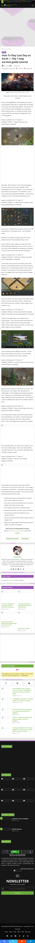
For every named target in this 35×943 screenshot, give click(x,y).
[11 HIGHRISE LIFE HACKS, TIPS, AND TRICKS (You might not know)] (6, 702)
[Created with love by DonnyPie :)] (11, 5)
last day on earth (12, 538)
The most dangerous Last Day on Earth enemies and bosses (7, 605)
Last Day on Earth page (16, 531)
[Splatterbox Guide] (26, 619)
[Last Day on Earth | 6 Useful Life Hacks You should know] (26, 596)
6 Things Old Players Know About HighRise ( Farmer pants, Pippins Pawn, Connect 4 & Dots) (22, 729)
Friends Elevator (17, 829)
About (10, 931)
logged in (10, 580)
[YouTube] (19, 569)
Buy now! (27, 931)
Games (9, 49)
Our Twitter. (6, 841)
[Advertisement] (17, 26)
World (19, 931)
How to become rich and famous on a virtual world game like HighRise (22, 711)
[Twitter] (16, 569)
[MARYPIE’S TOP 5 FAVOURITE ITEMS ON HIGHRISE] (28, 805)
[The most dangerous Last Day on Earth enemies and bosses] (9, 596)
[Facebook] (14, 569)
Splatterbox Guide (23, 628)
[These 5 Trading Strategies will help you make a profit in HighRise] (6, 721)
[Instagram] (21, 569)
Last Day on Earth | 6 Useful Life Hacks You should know (25, 605)
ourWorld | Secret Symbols (20, 818)
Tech (23, 931)
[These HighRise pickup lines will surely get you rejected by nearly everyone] (6, 803)
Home (4, 49)
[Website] (12, 569)
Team (15, 931)
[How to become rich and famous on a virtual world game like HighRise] (6, 712)
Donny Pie (6, 66)
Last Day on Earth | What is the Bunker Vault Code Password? (9, 623)
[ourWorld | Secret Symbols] (6, 822)
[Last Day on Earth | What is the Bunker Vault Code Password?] (9, 616)
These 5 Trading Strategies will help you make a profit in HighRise (22, 719)
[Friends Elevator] (6, 833)
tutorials (25, 538)
